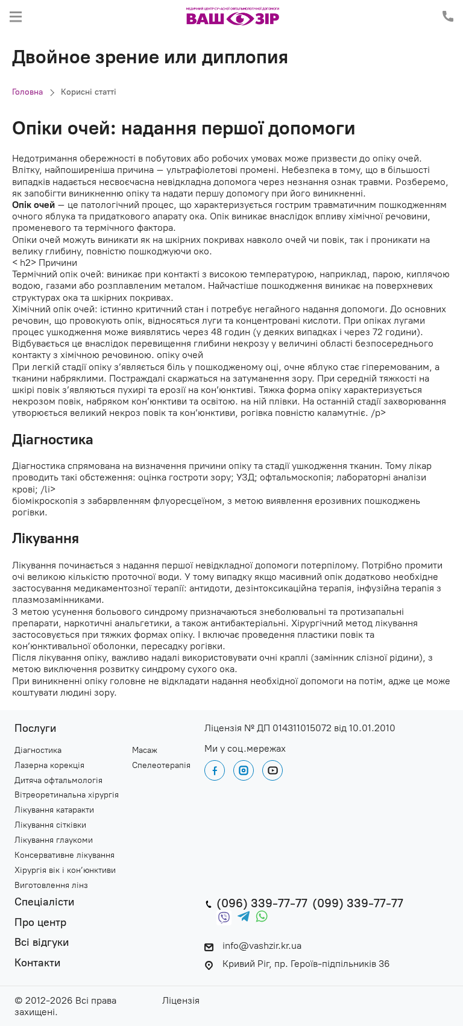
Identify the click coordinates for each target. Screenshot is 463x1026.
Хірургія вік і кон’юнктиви (65, 870)
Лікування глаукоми (53, 840)
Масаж (144, 750)
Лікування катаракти (54, 810)
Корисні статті (88, 92)
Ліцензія (181, 1000)
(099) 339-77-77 (357, 903)
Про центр (40, 922)
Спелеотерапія (161, 765)
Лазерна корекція (49, 765)
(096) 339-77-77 (261, 903)
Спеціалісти (44, 902)
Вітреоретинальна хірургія (66, 795)
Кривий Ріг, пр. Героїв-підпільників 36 (306, 963)
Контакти (37, 963)
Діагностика (37, 750)
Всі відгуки (41, 942)
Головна (27, 92)
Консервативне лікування (64, 855)
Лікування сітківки (50, 825)
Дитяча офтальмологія (58, 780)
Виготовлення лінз (51, 885)
